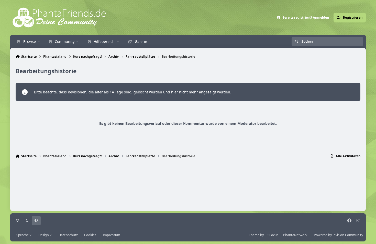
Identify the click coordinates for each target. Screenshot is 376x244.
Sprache (22, 235)
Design (44, 235)
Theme (254, 235)
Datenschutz (68, 235)
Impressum (111, 235)
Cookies (90, 235)
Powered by (338, 235)
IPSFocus (271, 235)
